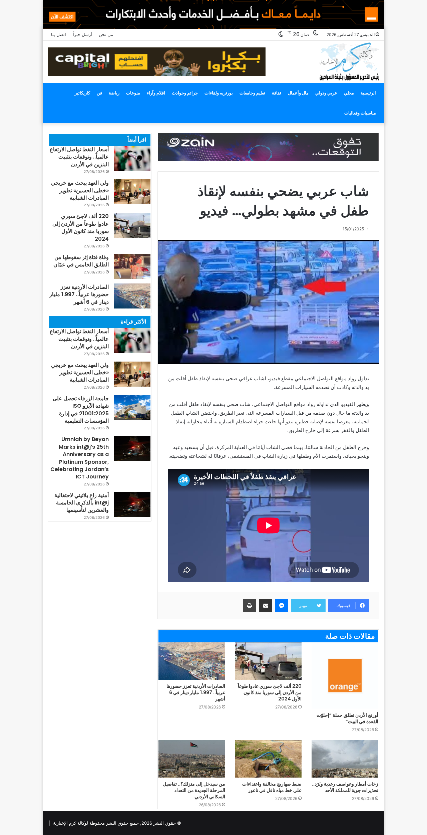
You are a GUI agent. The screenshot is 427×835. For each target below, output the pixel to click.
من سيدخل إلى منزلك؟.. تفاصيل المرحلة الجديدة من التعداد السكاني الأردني (194, 790)
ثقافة (276, 92)
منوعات (133, 92)
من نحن (106, 34)
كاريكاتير (82, 92)
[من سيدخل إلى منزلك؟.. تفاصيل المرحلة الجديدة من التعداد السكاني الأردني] (191, 759)
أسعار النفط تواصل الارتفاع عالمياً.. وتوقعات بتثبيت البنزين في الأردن (79, 157)
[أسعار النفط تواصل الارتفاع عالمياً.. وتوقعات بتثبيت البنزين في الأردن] (132, 158)
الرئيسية (368, 92)
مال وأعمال (298, 92)
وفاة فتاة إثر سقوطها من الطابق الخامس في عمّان (81, 260)
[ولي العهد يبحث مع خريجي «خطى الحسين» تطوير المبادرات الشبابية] (132, 191)
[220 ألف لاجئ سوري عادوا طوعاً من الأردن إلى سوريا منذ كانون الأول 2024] (268, 661)
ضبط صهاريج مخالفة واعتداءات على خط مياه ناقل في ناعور (272, 787)
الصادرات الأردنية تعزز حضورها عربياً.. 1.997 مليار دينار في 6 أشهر (195, 692)
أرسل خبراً (82, 34)
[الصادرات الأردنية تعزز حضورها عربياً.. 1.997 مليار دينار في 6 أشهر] (191, 661)
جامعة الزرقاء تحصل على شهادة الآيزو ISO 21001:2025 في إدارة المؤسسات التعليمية (81, 410)
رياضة (114, 92)
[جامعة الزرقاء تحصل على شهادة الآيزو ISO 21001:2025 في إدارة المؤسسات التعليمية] (132, 407)
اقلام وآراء (156, 92)
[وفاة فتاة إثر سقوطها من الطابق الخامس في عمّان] (132, 266)
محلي (349, 92)
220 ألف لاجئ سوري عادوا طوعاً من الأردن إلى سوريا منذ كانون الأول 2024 (270, 692)
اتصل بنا (58, 34)
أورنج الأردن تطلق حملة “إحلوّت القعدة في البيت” (347, 718)
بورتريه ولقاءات (218, 92)
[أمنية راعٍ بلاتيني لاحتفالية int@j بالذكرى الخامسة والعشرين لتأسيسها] (132, 504)
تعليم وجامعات (252, 92)
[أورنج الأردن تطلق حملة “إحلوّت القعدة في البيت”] (345, 675)
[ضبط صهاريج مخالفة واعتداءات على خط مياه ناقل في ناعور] (268, 759)
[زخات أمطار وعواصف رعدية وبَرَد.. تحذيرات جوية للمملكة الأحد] (345, 759)
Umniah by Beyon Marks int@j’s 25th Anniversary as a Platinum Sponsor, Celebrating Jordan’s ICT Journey (79, 457)
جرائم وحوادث (185, 92)
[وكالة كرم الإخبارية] (349, 60)
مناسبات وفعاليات (360, 113)
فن (99, 92)
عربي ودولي (326, 92)
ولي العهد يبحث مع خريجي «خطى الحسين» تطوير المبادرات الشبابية (80, 190)
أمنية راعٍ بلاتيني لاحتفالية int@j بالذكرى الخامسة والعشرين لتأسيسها (81, 502)
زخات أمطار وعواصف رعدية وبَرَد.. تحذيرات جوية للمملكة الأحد (345, 787)
